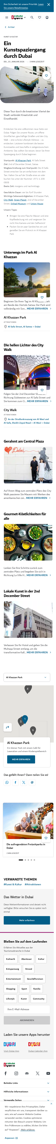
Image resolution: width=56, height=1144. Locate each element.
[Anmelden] (47, 17)
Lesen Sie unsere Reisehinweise (24, 6)
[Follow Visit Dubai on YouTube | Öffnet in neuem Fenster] (48, 1073)
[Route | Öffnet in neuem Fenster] (9, 727)
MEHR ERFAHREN (37, 309)
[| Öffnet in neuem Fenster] (16, 1073)
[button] (11, 1138)
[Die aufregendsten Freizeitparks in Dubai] (28, 821)
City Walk (8, 200)
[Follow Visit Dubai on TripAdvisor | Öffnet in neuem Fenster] (27, 1073)
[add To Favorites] (46, 75)
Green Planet (20, 200)
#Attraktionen (33, 884)
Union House (37, 204)
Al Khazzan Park (23, 160)
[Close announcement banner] (48, 4)
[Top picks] (39, 17)
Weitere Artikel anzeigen (26, 867)
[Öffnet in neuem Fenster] (15, 782)
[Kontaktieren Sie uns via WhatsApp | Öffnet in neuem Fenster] (7, 782)
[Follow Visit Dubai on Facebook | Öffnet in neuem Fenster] (5, 1073)
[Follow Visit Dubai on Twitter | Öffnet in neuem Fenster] (37, 1073)
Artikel (11, 27)
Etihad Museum (18, 204)
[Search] (32, 17)
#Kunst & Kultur (13, 884)
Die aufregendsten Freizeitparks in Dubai (26, 846)
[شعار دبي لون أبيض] (13, 1065)
